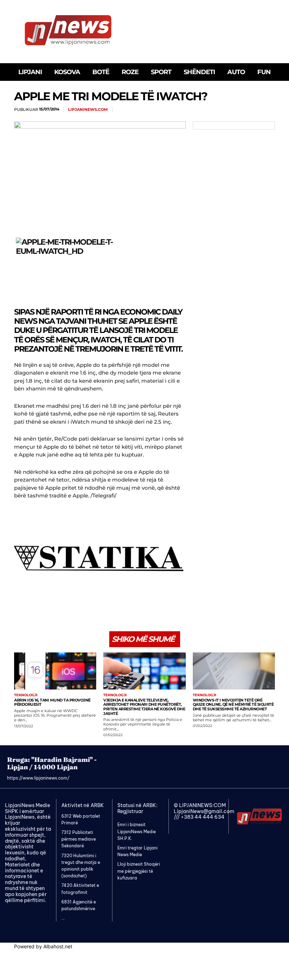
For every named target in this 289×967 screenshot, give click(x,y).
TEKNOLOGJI (25, 695)
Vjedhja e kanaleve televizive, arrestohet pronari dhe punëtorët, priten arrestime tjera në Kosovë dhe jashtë (144, 707)
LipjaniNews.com (88, 109)
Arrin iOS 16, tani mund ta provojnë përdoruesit (52, 702)
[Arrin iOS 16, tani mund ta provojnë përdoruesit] (55, 671)
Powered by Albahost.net (43, 946)
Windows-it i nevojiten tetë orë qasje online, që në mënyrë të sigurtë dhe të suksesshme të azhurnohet (233, 704)
